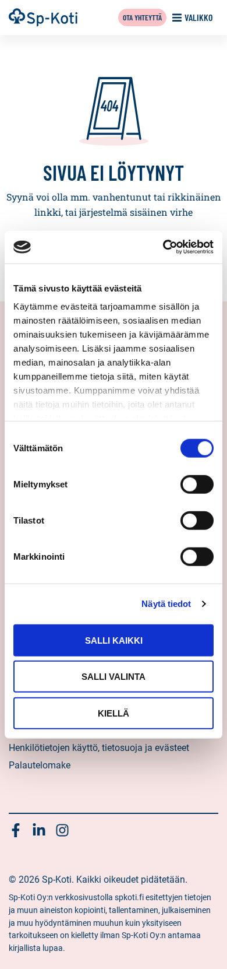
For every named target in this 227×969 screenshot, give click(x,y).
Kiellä (113, 713)
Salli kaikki (114, 640)
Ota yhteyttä (142, 17)
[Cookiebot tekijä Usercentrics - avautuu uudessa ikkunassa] (163, 247)
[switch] (197, 484)
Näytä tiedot (166, 604)
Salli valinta (113, 677)
